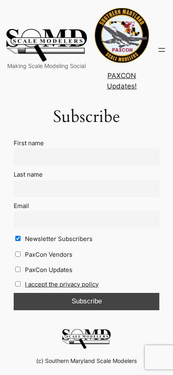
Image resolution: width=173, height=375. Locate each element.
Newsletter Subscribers (58, 239)
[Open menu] (162, 50)
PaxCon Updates (47, 270)
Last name (28, 174)
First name (29, 143)
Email (21, 206)
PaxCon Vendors (47, 254)
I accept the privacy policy (62, 284)
